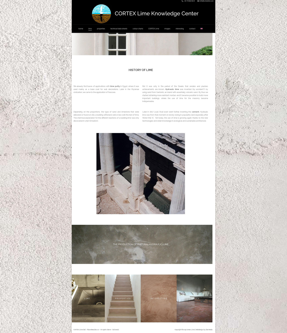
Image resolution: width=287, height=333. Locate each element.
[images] (194, 298)
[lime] (87, 298)
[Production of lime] (140, 244)
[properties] (123, 298)
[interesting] (159, 298)
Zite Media (208, 329)
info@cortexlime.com (207, 1)
